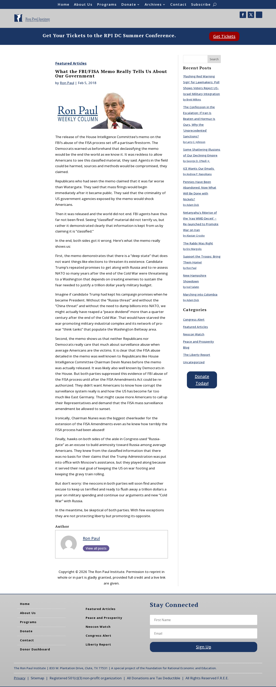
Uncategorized (193, 362)
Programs (107, 5)
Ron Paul (67, 82)
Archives (153, 5)
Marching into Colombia (200, 294)
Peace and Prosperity (104, 618)
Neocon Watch (193, 334)
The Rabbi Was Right (198, 243)
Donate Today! (202, 380)
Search (214, 59)
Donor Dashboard (35, 649)
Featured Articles (70, 63)
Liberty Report (98, 644)
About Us (83, 5)
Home (64, 5)
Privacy (19, 678)
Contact (178, 5)
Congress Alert (193, 319)
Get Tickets (224, 36)
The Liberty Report (196, 355)
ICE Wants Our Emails (199, 168)
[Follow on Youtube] (259, 15)
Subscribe (201, 5)
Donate (128, 5)
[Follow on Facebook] (243, 15)
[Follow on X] (251, 15)
